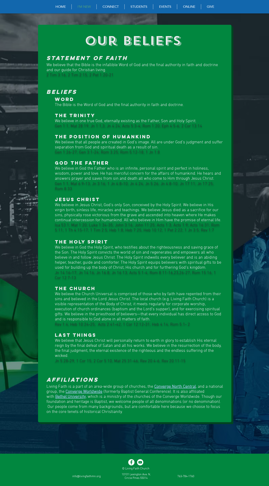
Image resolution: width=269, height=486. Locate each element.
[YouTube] (140, 462)
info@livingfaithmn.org (86, 476)
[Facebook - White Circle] (131, 462)
